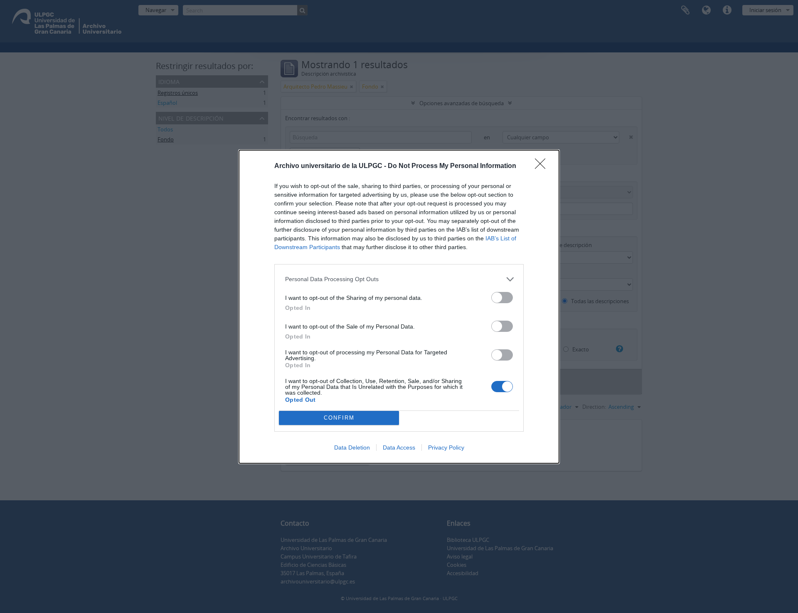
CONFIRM (339, 418)
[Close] (543, 166)
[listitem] (399, 279)
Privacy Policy (446, 447)
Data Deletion (352, 447)
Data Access (399, 447)
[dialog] (399, 306)
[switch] (502, 297)
